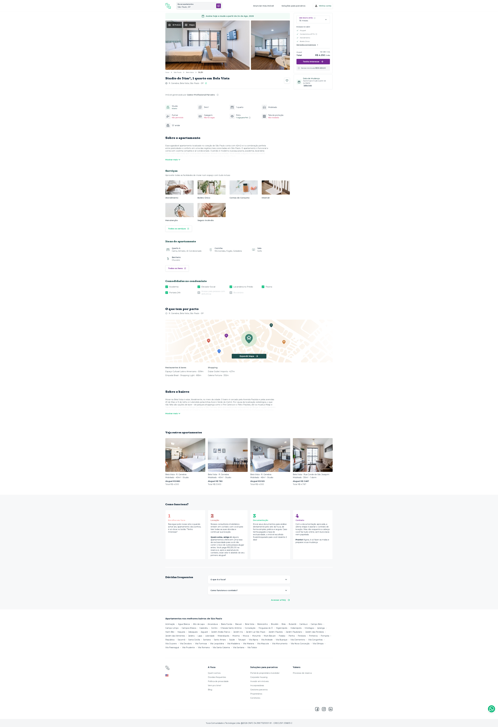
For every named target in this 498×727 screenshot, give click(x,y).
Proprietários (256, 694)
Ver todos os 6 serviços (306, 45)
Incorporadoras (257, 685)
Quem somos (214, 673)
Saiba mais (308, 85)
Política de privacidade (218, 681)
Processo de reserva (302, 673)
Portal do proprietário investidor (265, 673)
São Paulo (178, 72)
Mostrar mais (171, 160)
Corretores (255, 698)
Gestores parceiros (259, 689)
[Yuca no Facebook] (317, 709)
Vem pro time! (214, 685)
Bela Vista (190, 72)
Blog (210, 689)
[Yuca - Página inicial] (168, 6)
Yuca (167, 72)
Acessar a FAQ (278, 600)
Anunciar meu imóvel (263, 6)
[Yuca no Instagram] (324, 709)
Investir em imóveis (259, 681)
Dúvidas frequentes (217, 677)
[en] (185, 675)
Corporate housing (258, 677)
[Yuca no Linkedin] (330, 709)
